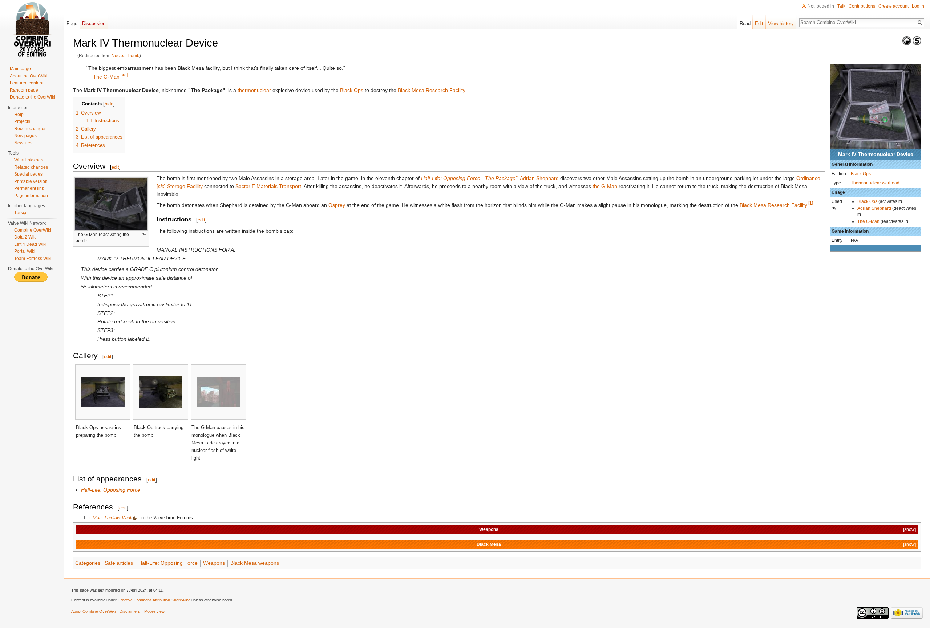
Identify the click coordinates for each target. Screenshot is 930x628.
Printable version (31, 181)
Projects (22, 121)
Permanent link (29, 188)
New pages (25, 135)
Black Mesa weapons (254, 563)
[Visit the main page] (32, 29)
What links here (29, 160)
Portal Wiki (24, 251)
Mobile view (154, 611)
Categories (87, 563)
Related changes (31, 167)
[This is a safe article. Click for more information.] (917, 40)
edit (115, 167)
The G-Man (868, 221)
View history (781, 23)
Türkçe (21, 212)
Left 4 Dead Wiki (30, 244)
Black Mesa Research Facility (431, 90)
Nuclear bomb (126, 55)
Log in (918, 6)
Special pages (28, 174)
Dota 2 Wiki (25, 237)
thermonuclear (254, 90)
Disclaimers (130, 611)
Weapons (488, 529)
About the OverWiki (29, 76)
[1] (810, 203)
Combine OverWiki (32, 230)
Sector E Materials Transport (268, 186)
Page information (31, 195)
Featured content (26, 82)
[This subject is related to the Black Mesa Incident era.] (906, 40)
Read (745, 23)
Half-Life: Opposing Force (450, 178)
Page (71, 23)
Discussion (93, 23)
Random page (24, 90)
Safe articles (119, 563)
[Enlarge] (144, 234)
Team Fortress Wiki (33, 258)
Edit (759, 23)
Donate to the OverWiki (32, 97)
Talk (841, 6)
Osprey (336, 205)
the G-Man (605, 186)
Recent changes (30, 128)
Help (19, 114)
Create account (893, 6)
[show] (909, 529)
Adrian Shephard (874, 208)
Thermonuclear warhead (875, 182)
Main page (20, 68)
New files (23, 142)
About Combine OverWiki (93, 611)
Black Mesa (489, 544)
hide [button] (109, 104)
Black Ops (861, 173)
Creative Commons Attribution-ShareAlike (154, 600)
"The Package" (500, 178)
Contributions (862, 6)
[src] (124, 74)
